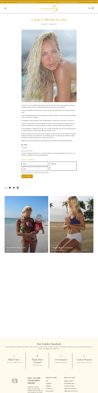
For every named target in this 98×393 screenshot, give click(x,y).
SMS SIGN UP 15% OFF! (70, 388)
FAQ (47, 381)
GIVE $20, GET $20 (69, 386)
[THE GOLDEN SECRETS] (49, 8)
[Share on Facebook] (10, 188)
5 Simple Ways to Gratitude (62, 247)
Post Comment (27, 176)
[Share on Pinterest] (18, 188)
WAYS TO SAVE (69, 378)
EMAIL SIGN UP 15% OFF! (70, 391)
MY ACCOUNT (49, 391)
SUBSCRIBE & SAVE (69, 383)
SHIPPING (48, 386)
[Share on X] (14, 188)
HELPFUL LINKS (51, 378)
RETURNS (48, 383)
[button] (89, 8)
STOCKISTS (49, 388)
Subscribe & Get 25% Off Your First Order (20, 1)
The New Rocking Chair (16, 247)
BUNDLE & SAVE (68, 381)
